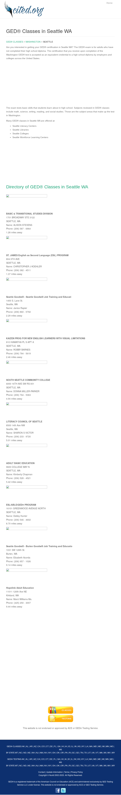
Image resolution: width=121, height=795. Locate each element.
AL (27, 746)
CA (39, 746)
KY (83, 746)
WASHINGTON (33, 42)
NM (41, 752)
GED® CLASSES (14, 42)
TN (81, 752)
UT (89, 752)
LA (87, 746)
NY (49, 752)
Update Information (54, 772)
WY (113, 752)
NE (29, 752)
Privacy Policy (77, 772)
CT (47, 746)
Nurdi (51, 775)
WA (101, 752)
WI (105, 752)
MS (60, 749)
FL (55, 746)
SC (73, 752)
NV (45, 752)
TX (85, 752)
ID (69, 746)
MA (90, 746)
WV (108, 752)
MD (95, 746)
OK (58, 752)
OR (62, 752)
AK (23, 746)
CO (43, 746)
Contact (41, 772)
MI (103, 746)
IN (75, 746)
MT (16, 752)
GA (59, 746)
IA (66, 746)
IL (72, 746)
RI (70, 752)
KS (79, 746)
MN (107, 746)
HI (63, 746)
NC (20, 752)
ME (99, 746)
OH (53, 752)
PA (66, 752)
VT (97, 752)
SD (77, 752)
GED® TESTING (14, 759)
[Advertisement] (60, 82)
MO (111, 746)
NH (33, 752)
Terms (66, 772)
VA (93, 752)
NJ (37, 752)
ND (24, 752)
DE (51, 746)
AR (31, 746)
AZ (35, 746)
